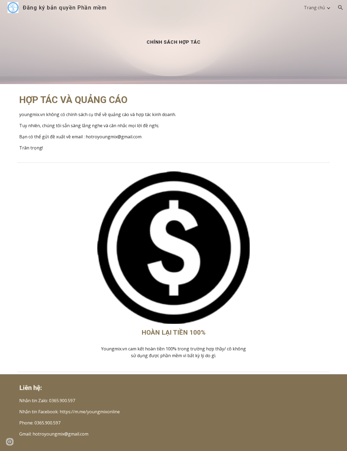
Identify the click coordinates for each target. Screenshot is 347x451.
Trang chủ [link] (314, 8)
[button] (340, 7)
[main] (173, 42)
